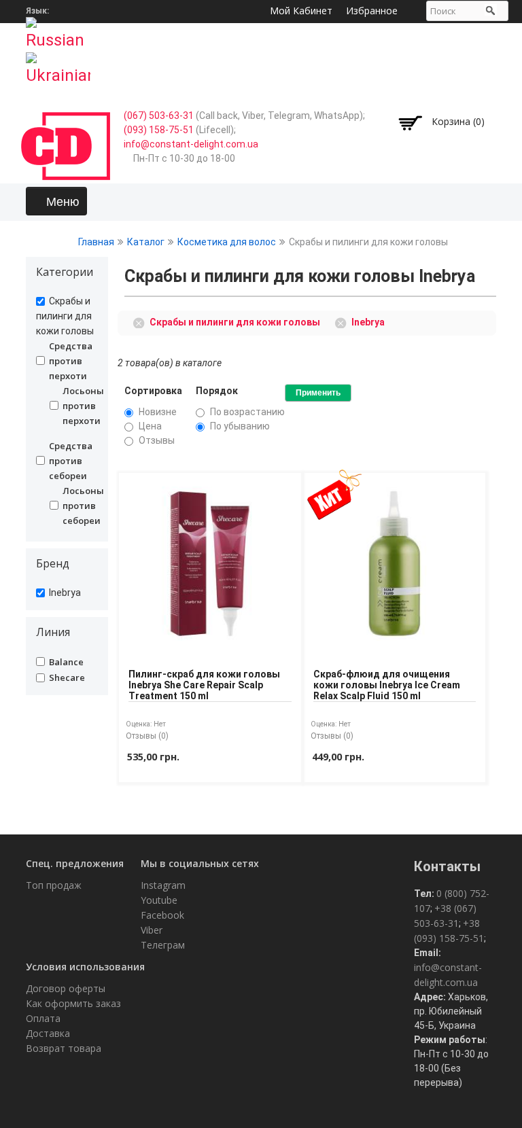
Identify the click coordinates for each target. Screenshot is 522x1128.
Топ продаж (54, 885)
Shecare (67, 677)
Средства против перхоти (70, 361)
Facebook (162, 915)
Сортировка (153, 390)
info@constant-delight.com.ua (191, 144)
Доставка (48, 1033)
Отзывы (157, 440)
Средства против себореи (70, 461)
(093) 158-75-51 (159, 129)
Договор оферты (65, 988)
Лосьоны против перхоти (75, 406)
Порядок (217, 390)
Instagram (163, 885)
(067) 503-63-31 (159, 115)
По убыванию (240, 426)
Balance (66, 662)
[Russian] (58, 29)
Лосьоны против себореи (75, 505)
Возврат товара (63, 1048)
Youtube (159, 900)
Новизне (158, 411)
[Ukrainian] (58, 64)
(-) (141, 321)
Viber (151, 929)
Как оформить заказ (73, 1003)
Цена (150, 426)
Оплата (43, 1018)
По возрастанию (247, 411)
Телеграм (163, 944)
